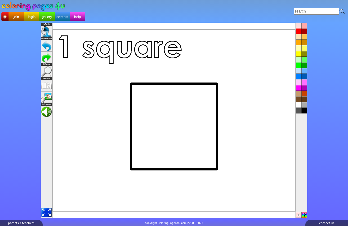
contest (62, 17)
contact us (326, 223)
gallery (47, 17)
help (77, 17)
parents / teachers (21, 223)
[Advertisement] (179, 11)
